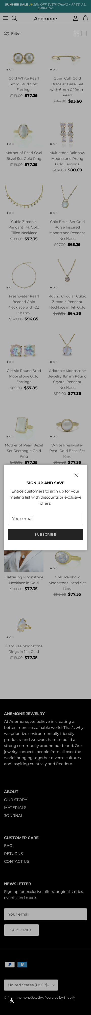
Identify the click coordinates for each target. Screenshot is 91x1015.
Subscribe (45, 534)
